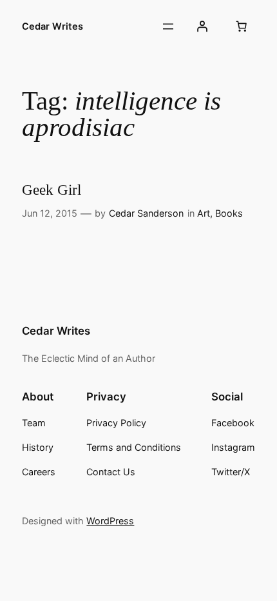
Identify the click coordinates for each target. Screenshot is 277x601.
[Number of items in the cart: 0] (241, 26)
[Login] (201, 26)
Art (203, 213)
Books (229, 213)
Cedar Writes (52, 26)
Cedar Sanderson (146, 213)
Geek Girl (51, 189)
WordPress (110, 520)
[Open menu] (168, 26)
